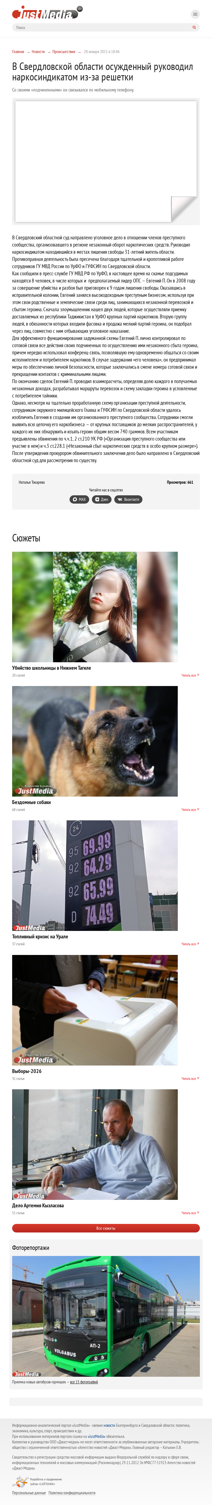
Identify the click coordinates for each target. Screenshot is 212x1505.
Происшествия (63, 51)
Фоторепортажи (30, 1248)
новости (109, 1425)
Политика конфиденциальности (72, 1492)
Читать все (189, 675)
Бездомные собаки (31, 802)
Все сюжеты (105, 1228)
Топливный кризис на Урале (40, 936)
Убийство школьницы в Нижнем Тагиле (51, 668)
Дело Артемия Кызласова (38, 1205)
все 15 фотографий (84, 1381)
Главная (18, 51)
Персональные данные (29, 1492)
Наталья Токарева (32, 482)
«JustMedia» (96, 1436)
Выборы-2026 (27, 1071)
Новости (38, 51)
